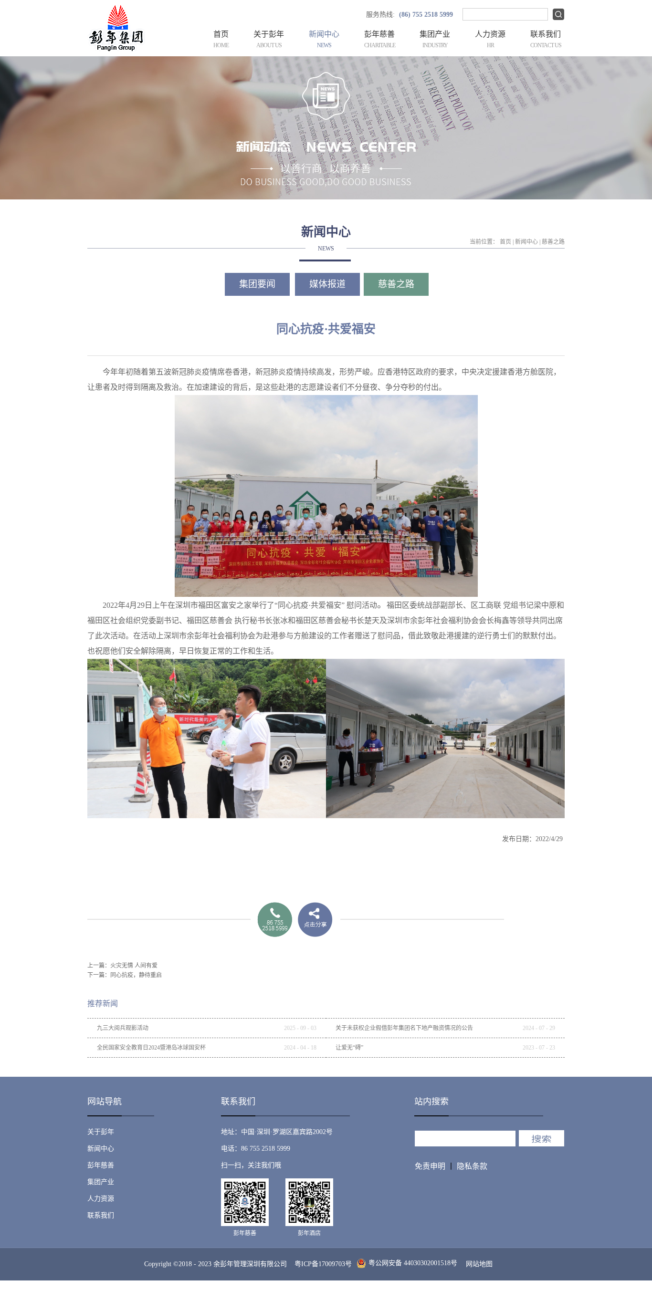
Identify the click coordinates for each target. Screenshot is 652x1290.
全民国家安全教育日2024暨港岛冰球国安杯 (151, 1047)
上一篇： (122, 965)
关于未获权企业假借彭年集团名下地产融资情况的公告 (404, 1028)
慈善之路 (553, 242)
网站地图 (477, 1264)
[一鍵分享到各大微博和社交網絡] (315, 919)
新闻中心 (526, 242)
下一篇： (124, 975)
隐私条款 (472, 1166)
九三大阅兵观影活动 (122, 1028)
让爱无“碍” (349, 1047)
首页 (221, 39)
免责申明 (430, 1166)
